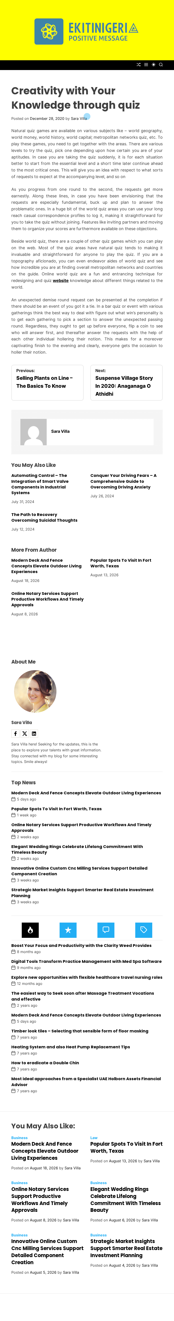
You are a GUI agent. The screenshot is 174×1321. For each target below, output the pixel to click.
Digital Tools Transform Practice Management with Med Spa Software (86, 961)
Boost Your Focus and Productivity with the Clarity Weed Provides (81, 945)
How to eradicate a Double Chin (45, 1063)
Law (94, 1137)
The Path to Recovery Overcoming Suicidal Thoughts (44, 517)
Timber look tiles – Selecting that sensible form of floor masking (79, 1031)
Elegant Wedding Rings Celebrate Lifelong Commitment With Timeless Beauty (77, 849)
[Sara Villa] (33, 432)
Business (19, 1137)
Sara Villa (79, 118)
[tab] (30, 930)
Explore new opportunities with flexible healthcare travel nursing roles (86, 977)
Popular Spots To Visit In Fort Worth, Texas (120, 563)
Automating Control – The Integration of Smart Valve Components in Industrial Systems (40, 484)
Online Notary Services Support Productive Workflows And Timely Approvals (47, 599)
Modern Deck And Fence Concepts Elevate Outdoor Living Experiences (46, 565)
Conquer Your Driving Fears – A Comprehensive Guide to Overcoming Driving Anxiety (123, 481)
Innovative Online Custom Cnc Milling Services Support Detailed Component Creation (47, 1252)
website (61, 280)
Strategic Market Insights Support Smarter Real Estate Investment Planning (126, 1248)
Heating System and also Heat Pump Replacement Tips (70, 1047)
